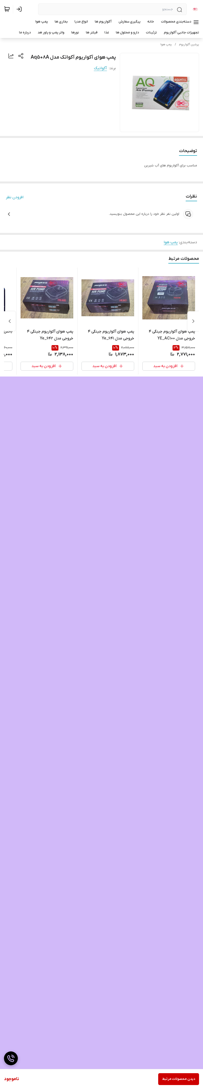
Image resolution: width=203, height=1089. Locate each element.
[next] (10, 321)
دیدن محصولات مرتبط (178, 1079)
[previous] (193, 321)
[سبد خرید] (7, 9)
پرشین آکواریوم (189, 44)
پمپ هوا (166, 44)
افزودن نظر (15, 197)
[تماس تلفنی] (11, 1058)
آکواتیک (100, 68)
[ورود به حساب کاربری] (20, 9)
